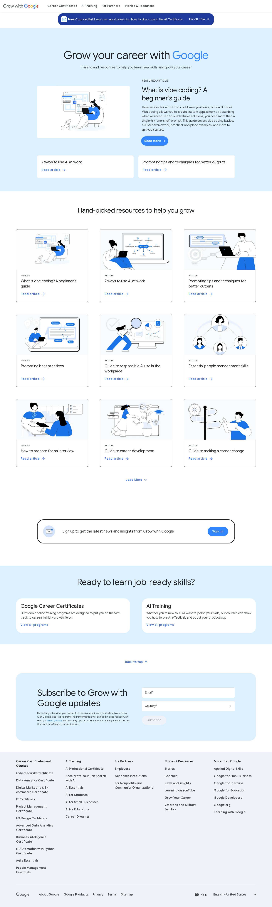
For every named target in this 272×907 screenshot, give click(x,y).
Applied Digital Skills (228, 769)
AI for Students (77, 795)
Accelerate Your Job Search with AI (86, 778)
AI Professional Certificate (85, 769)
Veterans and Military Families (180, 807)
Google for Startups (228, 783)
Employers (122, 769)
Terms (112, 894)
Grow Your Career (177, 798)
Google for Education (229, 790)
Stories (169, 769)
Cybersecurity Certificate (34, 773)
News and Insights (177, 783)
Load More (134, 480)
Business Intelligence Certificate (31, 839)
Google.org (222, 805)
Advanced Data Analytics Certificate (34, 828)
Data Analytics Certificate (35, 780)
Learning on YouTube (179, 790)
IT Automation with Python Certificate (35, 851)
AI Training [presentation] (89, 6)
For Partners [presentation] (111, 6)
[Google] (23, 894)
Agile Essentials (27, 860)
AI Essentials (74, 788)
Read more (152, 141)
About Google (49, 894)
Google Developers (228, 798)
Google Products (76, 894)
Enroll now (197, 19)
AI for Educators (77, 809)
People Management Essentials (31, 870)
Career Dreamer (78, 817)
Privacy (98, 894)
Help (204, 894)
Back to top (134, 662)
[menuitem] (62, 6)
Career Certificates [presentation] (62, 6)
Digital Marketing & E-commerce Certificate (32, 790)
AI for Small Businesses (82, 802)
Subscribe (154, 720)
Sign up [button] (218, 531)
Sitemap (127, 894)
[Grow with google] (20, 5)
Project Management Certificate (31, 809)
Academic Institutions (131, 776)
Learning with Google (229, 812)
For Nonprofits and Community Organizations (134, 785)
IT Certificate (25, 799)
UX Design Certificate (32, 818)
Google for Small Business (232, 776)
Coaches (170, 776)
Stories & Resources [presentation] (140, 6)
